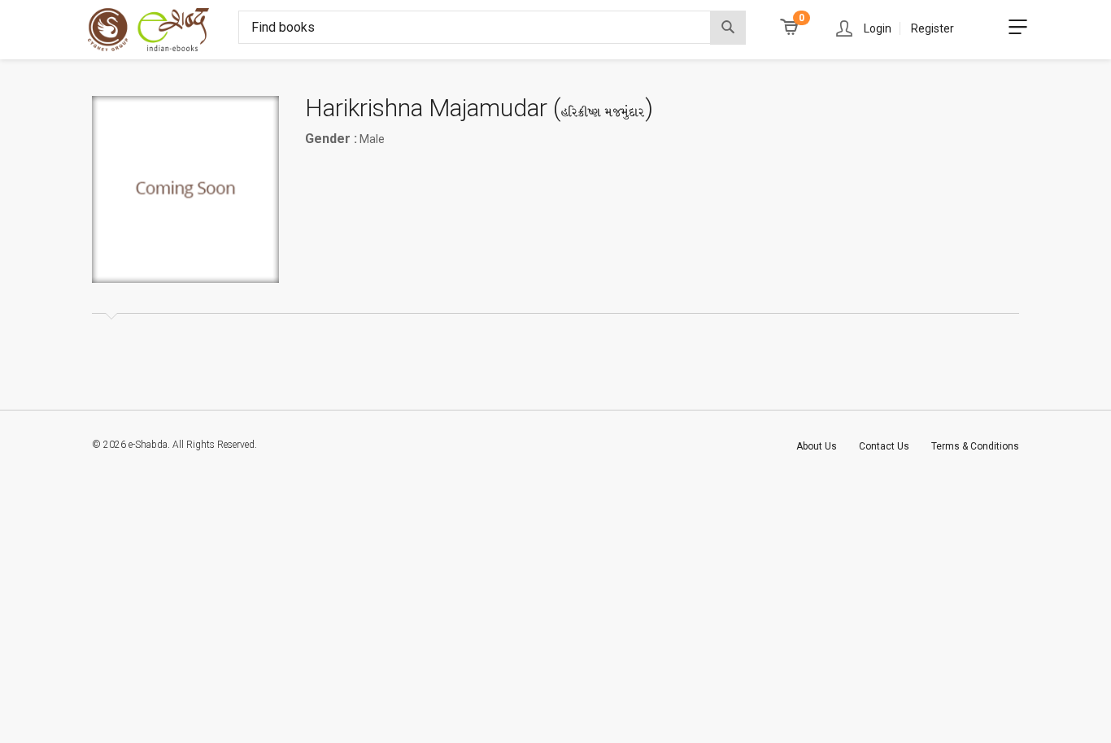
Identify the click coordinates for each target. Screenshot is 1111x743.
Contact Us (884, 446)
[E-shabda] (163, 29)
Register (932, 28)
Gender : (331, 139)
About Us (816, 446)
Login (877, 28)
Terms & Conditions (975, 446)
